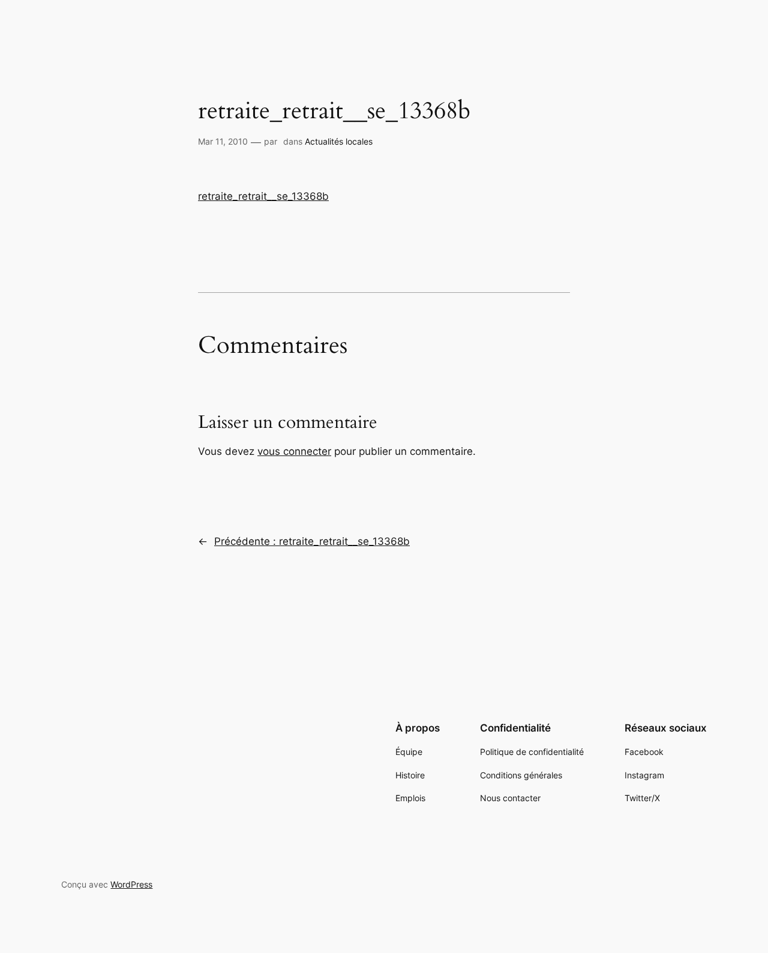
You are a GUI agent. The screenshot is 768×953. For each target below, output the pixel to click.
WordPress (131, 884)
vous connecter (294, 451)
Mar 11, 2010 (223, 141)
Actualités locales (339, 141)
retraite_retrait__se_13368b (263, 196)
